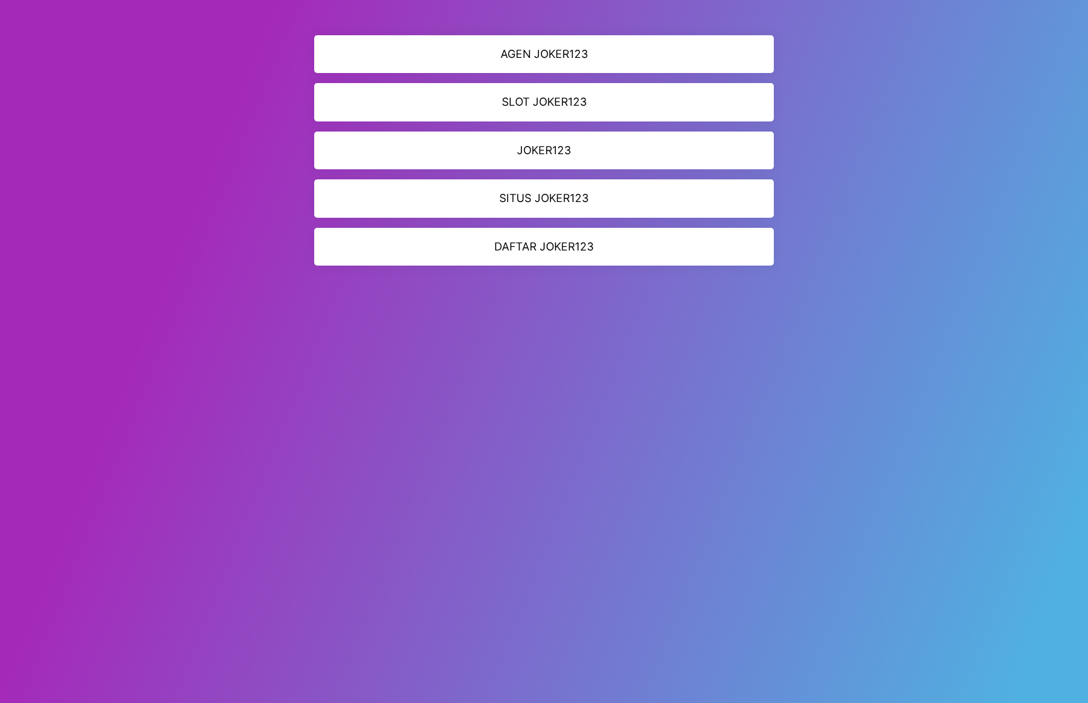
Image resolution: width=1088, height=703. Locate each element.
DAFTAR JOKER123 (544, 246)
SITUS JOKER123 (544, 198)
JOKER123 (544, 150)
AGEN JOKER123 (544, 53)
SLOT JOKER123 (544, 101)
